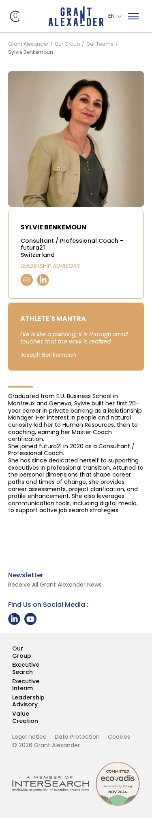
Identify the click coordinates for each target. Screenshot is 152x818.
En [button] (112, 16)
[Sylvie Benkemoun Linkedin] (43, 280)
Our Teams (99, 43)
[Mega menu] (133, 16)
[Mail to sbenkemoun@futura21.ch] (27, 280)
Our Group (67, 43)
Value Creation (12, 717)
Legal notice (29, 737)
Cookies (119, 737)
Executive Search (12, 668)
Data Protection (77, 737)
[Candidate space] (14, 16)
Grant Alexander (28, 43)
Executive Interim (12, 685)
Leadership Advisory (12, 701)
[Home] (76, 16)
